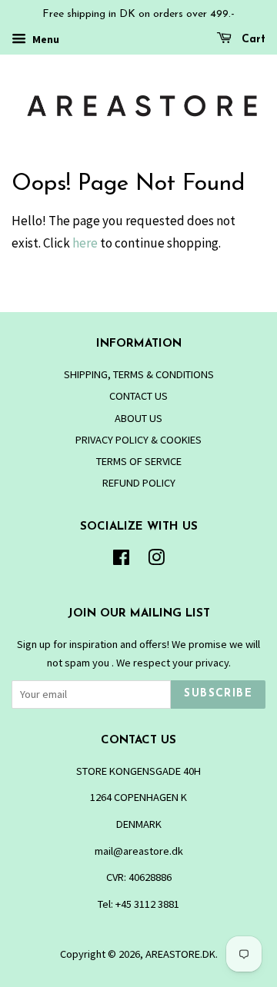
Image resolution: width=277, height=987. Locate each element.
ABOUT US (138, 418)
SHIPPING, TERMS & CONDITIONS (139, 374)
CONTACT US (138, 396)
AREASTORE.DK (180, 954)
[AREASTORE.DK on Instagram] (156, 560)
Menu (44, 39)
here (85, 242)
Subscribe (218, 694)
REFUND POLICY (138, 483)
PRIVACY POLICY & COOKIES (138, 440)
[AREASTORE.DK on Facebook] (121, 560)
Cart (251, 39)
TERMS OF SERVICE (139, 461)
